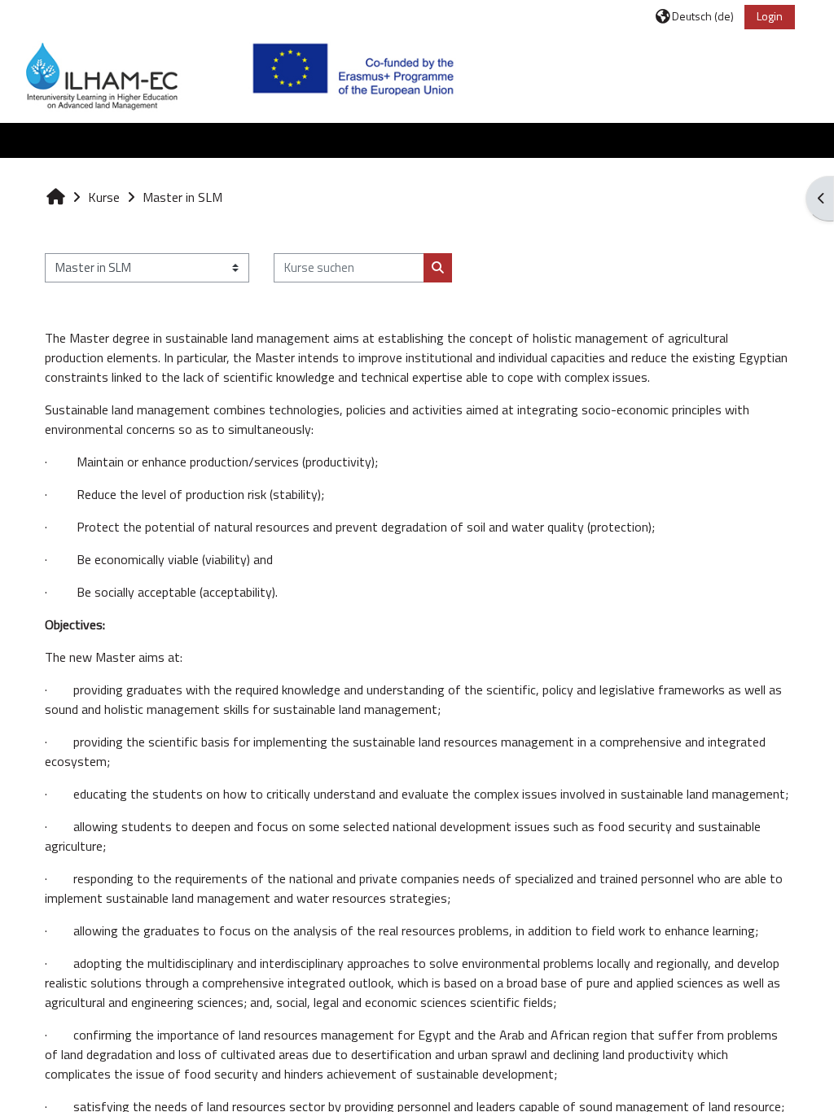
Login (770, 15)
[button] (694, 15)
